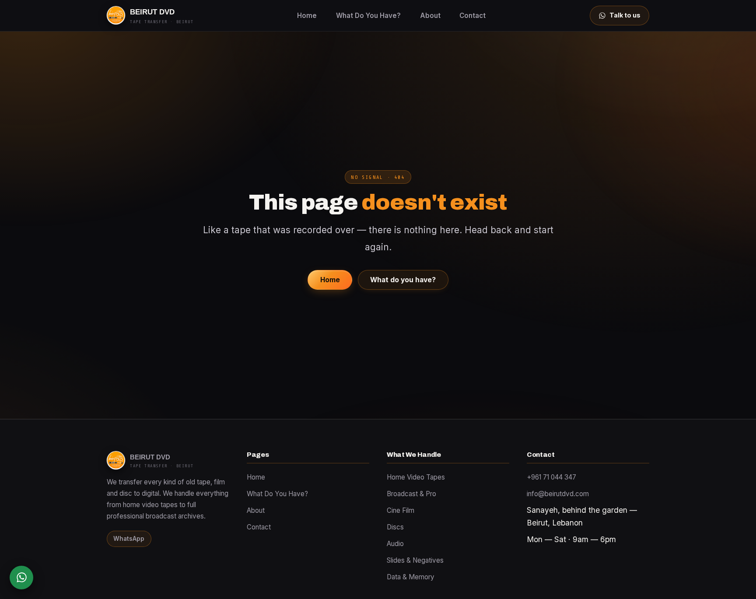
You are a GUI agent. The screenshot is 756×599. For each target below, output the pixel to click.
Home (307, 15)
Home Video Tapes (416, 477)
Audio (395, 543)
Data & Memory (410, 577)
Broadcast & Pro (411, 494)
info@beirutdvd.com (558, 494)
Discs (395, 527)
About (430, 15)
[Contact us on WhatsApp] (21, 577)
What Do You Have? (368, 15)
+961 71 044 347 (551, 477)
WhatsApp (128, 538)
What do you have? (403, 280)
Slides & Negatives (415, 560)
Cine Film (400, 510)
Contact (472, 15)
